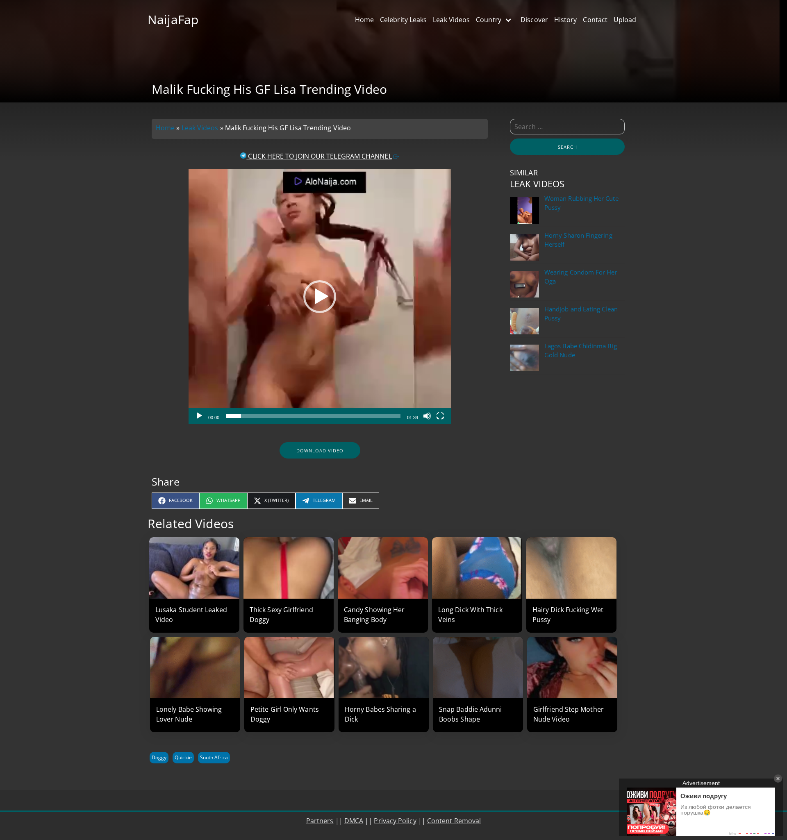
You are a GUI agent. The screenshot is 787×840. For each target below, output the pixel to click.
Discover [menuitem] (534, 19)
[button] (319, 296)
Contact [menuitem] (595, 19)
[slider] (313, 416)
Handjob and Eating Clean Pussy (581, 313)
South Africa (214, 757)
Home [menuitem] (364, 19)
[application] (320, 296)
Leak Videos (200, 127)
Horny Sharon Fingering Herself (578, 240)
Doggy (159, 757)
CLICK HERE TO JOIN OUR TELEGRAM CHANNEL (318, 156)
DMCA (353, 820)
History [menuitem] (565, 19)
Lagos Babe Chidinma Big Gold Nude (580, 350)
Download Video (319, 450)
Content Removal (454, 820)
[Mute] (427, 416)
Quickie (183, 757)
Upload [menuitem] (625, 19)
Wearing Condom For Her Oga (580, 276)
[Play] (199, 416)
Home (165, 127)
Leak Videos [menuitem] (451, 19)
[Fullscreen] (440, 416)
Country (488, 19)
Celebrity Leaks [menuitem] (403, 19)
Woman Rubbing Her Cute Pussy (581, 203)
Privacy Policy (395, 820)
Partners (320, 820)
